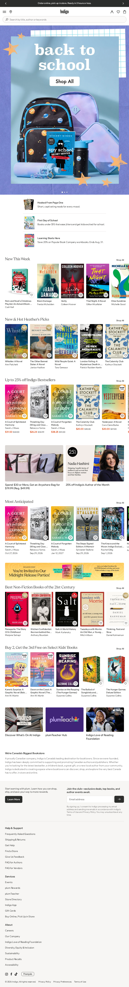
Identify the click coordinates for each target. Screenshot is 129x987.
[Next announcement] (123, 3)
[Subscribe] (119, 799)
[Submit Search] (6, 19)
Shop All (120, 260)
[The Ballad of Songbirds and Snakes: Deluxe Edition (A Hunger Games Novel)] (92, 669)
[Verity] (72, 281)
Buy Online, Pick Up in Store (20, 916)
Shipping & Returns (15, 839)
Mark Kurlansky (63, 632)
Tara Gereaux (61, 367)
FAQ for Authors (13, 862)
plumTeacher (12, 893)
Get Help (10, 845)
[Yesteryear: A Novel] (114, 402)
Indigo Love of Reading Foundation (23, 941)
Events (8, 882)
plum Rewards (12, 887)
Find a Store (11, 851)
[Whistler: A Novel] (16, 341)
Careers (9, 930)
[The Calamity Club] (117, 341)
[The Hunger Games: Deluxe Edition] (117, 669)
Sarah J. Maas (12, 428)
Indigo (15, 981)
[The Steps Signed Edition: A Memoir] (87, 523)
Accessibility (11, 964)
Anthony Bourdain (39, 635)
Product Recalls (13, 959)
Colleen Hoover (68, 304)
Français (27, 974)
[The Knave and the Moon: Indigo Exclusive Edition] (113, 523)
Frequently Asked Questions (20, 833)
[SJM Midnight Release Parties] (64, 571)
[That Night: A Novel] (97, 281)
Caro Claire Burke (110, 425)
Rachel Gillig (107, 549)
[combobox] (67, 19)
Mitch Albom (86, 635)
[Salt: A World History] (66, 609)
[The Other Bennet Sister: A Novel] (41, 341)
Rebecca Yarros (37, 428)
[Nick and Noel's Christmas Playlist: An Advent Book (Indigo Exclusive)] (20, 281)
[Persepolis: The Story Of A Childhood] (16, 609)
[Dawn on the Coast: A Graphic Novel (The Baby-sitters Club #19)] (42, 669)
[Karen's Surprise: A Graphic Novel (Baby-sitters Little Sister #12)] (16, 669)
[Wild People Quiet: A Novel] (66, 341)
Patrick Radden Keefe (90, 367)
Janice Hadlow (37, 367)
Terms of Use (80, 981)
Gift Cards (10, 910)
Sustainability (12, 953)
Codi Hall (9, 307)
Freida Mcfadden (45, 304)
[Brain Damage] (48, 281)
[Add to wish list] (31, 295)
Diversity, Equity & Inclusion (19, 947)
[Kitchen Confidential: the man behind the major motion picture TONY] (42, 609)
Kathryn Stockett (113, 364)
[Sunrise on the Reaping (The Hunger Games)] (67, 669)
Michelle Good (118, 304)
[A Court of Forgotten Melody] (62, 402)
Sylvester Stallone (84, 549)
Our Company (12, 936)
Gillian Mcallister (94, 304)
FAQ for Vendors (13, 868)
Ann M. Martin (12, 695)
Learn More (13, 799)
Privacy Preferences (62, 981)
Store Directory (13, 899)
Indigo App (11, 905)
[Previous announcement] (5, 3)
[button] (4, 12)
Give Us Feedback (14, 856)
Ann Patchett (11, 364)
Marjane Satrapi (13, 635)
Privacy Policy (44, 981)
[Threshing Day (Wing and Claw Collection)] (39, 402)
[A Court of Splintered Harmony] (16, 402)
